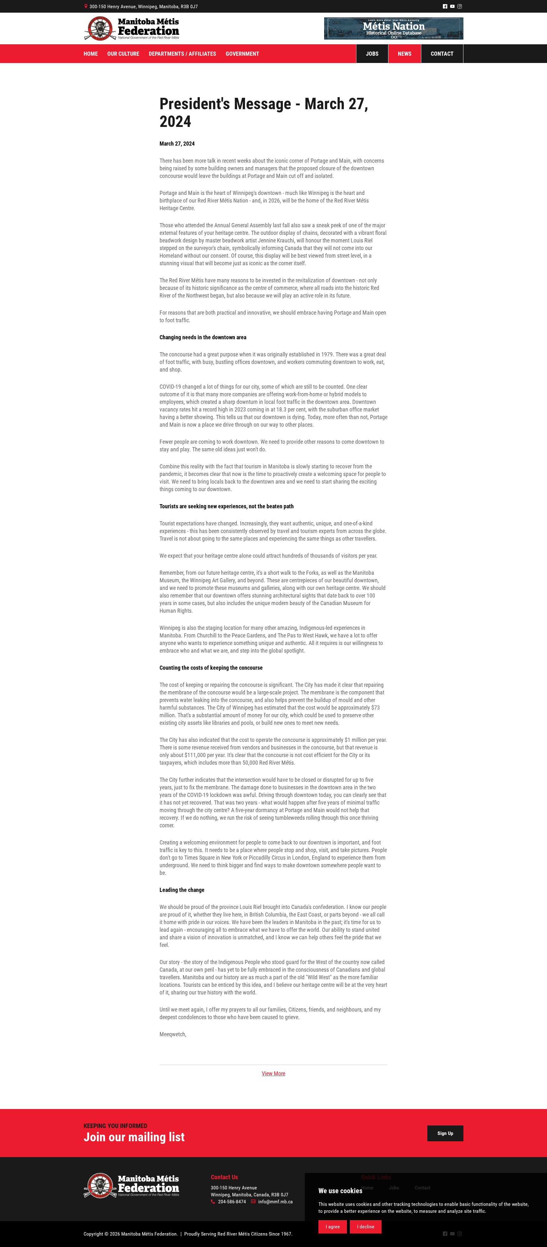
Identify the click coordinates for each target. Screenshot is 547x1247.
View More (273, 1073)
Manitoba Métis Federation (131, 28)
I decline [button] (365, 1227)
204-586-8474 (232, 1202)
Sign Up (445, 1133)
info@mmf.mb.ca (275, 1202)
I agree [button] (333, 1227)
